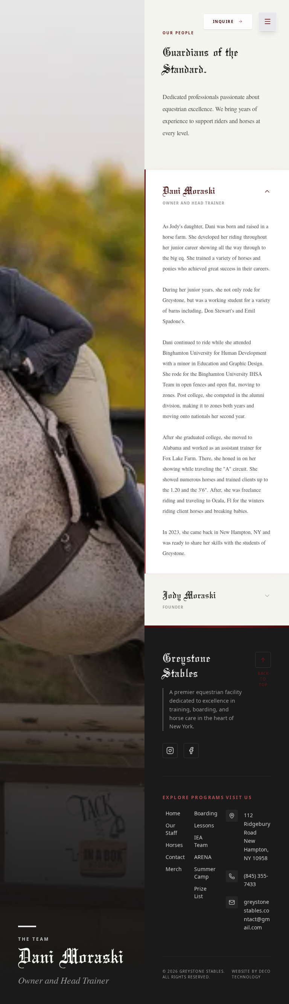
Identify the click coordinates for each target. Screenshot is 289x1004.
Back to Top (263, 679)
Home (172, 813)
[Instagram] (170, 750)
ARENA (201, 857)
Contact (172, 857)
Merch (172, 869)
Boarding (201, 813)
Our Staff (171, 829)
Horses (172, 844)
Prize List (200, 892)
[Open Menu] (267, 21)
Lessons (201, 825)
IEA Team (201, 841)
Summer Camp (201, 872)
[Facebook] (191, 750)
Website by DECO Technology (251, 974)
